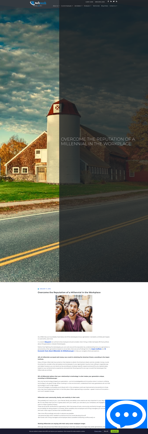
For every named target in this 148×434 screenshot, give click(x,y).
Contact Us (113, 6)
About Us (55, 6)
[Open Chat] (126, 416)
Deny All (106, 431)
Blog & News (104, 6)
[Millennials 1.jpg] (74, 313)
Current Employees (66, 6)
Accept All (114, 431)
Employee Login (100, 2)
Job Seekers (78, 6)
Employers (87, 6)
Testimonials (96, 6)
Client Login (90, 2)
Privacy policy (98, 431)
